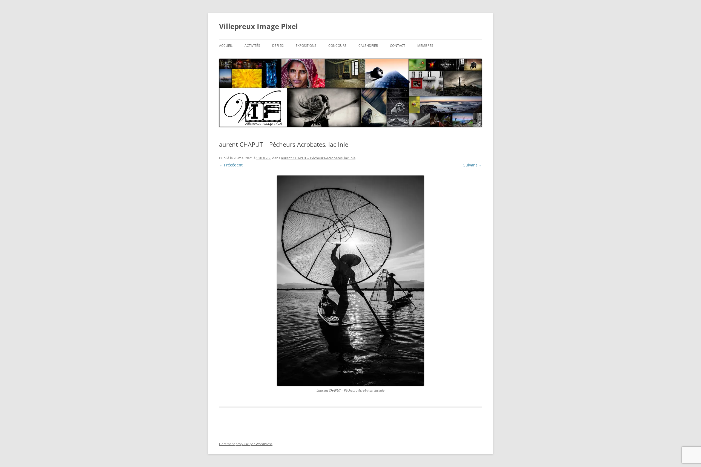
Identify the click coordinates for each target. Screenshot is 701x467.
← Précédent (231, 165)
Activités (252, 45)
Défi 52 (278, 45)
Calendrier (368, 45)
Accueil (225, 45)
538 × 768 (263, 157)
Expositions (306, 45)
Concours (337, 45)
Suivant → (472, 165)
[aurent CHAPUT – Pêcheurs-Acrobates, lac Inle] (350, 280)
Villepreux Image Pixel (258, 26)
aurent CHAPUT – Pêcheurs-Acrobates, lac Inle (318, 157)
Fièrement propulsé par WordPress (245, 444)
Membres (425, 45)
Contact (397, 45)
